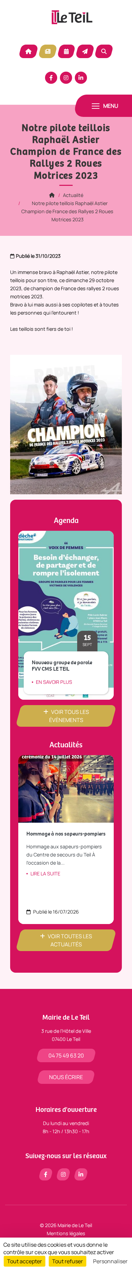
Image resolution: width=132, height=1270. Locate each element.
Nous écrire (66, 1077)
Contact (85, 51)
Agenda (66, 51)
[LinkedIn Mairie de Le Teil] (81, 78)
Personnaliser (110, 1261)
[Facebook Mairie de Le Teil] (51, 78)
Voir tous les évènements (69, 716)
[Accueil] (51, 195)
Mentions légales (66, 1233)
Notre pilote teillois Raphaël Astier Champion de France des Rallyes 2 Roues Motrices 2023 (67, 211)
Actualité (48, 51)
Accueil (28, 51)
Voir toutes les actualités (70, 940)
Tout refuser (67, 1261)
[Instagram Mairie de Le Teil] (66, 78)
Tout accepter (24, 1261)
